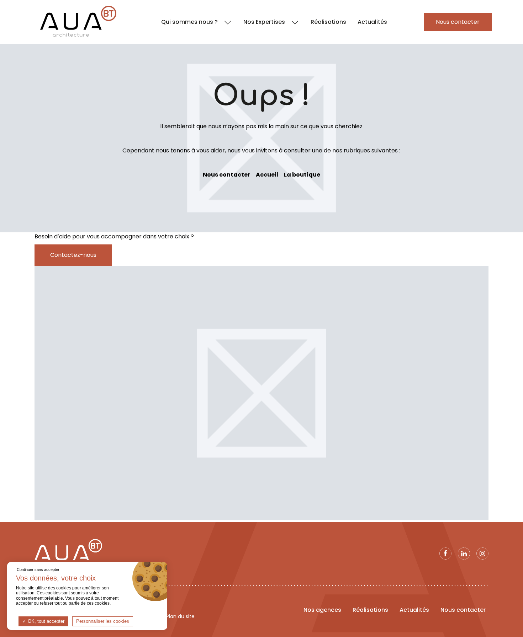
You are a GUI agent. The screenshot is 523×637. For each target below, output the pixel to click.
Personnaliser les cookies (102, 621)
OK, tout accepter (45, 621)
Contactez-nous (73, 255)
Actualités (414, 610)
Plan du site (180, 616)
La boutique (302, 175)
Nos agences (322, 610)
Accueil (267, 175)
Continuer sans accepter (38, 569)
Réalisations (370, 610)
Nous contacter (226, 175)
